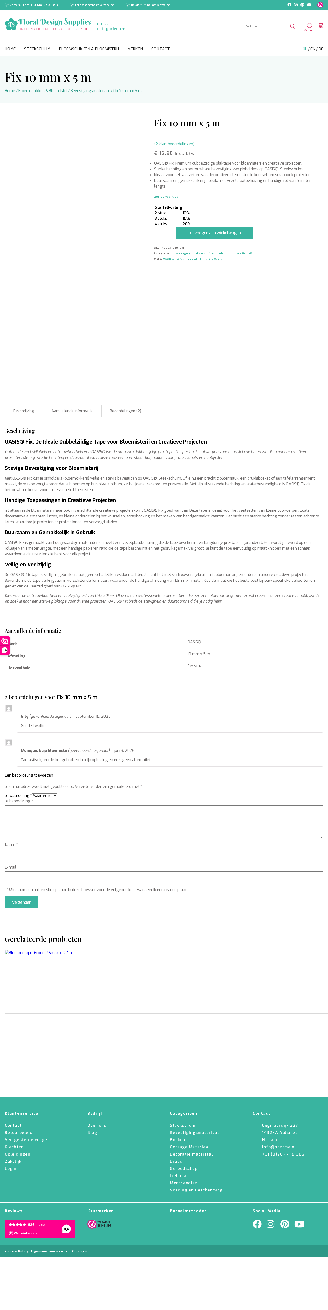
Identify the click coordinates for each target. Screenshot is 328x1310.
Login (11, 1168)
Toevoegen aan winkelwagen (214, 233)
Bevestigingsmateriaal (90, 90)
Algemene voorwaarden (50, 1251)
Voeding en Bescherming (196, 1190)
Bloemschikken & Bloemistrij (89, 49)
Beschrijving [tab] (23, 411)
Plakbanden (217, 253)
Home (10, 49)
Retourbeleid (19, 1132)
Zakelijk (13, 1161)
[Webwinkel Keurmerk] (99, 1225)
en (313, 49)
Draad (176, 1161)
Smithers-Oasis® (240, 253)
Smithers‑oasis (211, 258)
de (321, 49)
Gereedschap (184, 1168)
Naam (11, 844)
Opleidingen (17, 1154)
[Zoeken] (292, 26)
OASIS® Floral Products (180, 258)
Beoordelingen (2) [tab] (125, 411)
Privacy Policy (16, 1251)
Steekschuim (37, 49)
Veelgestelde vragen (27, 1139)
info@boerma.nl (279, 1147)
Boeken (177, 1139)
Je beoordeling (19, 801)
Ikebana (178, 1175)
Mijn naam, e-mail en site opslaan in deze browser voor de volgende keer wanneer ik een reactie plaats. (99, 889)
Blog (92, 1132)
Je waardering (18, 795)
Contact (160, 49)
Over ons (96, 1125)
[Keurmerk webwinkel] (320, 5)
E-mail (12, 867)
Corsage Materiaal (190, 1147)
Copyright (80, 1251)
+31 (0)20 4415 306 (283, 1154)
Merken (135, 49)
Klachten (14, 1147)
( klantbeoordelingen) (174, 144)
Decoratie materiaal (191, 1154)
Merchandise (183, 1183)
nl (305, 49)
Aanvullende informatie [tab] (72, 411)
